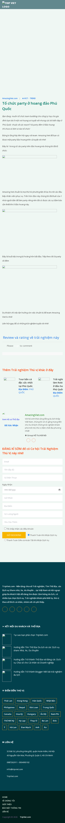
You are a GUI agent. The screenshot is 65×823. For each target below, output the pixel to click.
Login (16, 345)
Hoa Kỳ (19, 714)
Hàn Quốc (37, 700)
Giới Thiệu (7, 804)
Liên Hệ (5, 811)
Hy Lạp (22, 720)
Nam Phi (55, 714)
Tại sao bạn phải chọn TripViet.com (31, 635)
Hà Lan (13, 727)
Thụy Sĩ (33, 720)
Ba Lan (45, 720)
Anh (37, 727)
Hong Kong (22, 700)
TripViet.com (12, 776)
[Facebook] (28, 440)
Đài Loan (34, 707)
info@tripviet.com (15, 769)
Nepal (22, 707)
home (4, 797)
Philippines (9, 707)
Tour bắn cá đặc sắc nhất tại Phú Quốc (26, 382)
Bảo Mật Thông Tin (11, 808)
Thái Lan (8, 700)
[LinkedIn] (34, 440)
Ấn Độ (43, 714)
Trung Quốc (48, 707)
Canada (7, 714)
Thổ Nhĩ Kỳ (9, 720)
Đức (55, 720)
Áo (45, 727)
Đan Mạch (26, 727)
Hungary (31, 714)
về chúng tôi (8, 800)
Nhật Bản (50, 700)
